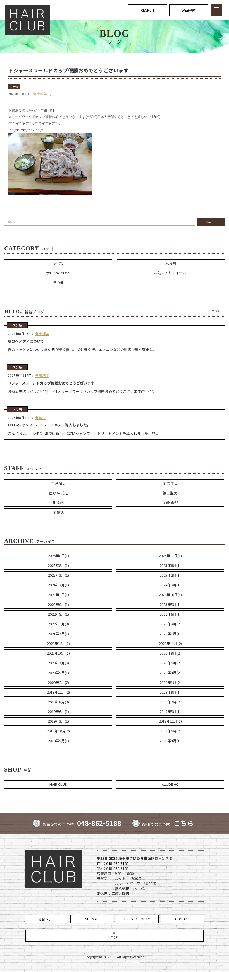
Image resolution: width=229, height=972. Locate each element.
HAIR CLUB (58, 784)
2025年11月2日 (20, 375)
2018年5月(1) (58, 740)
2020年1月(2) (170, 682)
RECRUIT (147, 10)
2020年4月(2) (170, 672)
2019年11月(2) (58, 692)
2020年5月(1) (58, 672)
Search (211, 222)
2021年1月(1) (170, 633)
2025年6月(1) (170, 565)
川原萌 (58, 502)
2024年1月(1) (58, 594)
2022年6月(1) (170, 614)
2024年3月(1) (58, 584)
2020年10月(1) (58, 653)
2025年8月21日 (20, 417)
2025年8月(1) (58, 565)
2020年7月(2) (58, 663)
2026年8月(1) (58, 555)
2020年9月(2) (170, 653)
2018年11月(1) (170, 721)
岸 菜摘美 (170, 483)
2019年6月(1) (58, 711)
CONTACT (182, 919)
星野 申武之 (58, 492)
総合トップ (46, 919)
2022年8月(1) (58, 614)
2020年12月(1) (58, 643)
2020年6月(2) (170, 663)
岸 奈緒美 (40, 93)
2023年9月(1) (58, 604)
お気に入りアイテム (170, 272)
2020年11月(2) (170, 643)
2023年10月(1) (170, 594)
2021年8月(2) (170, 624)
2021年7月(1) (58, 633)
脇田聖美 (170, 492)
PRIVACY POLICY (137, 919)
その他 (58, 282)
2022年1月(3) (58, 624)
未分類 (14, 86)
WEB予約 (189, 10)
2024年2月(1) (170, 584)
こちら (183, 823)
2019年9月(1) (170, 692)
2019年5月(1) (170, 711)
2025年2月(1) (170, 575)
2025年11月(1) (170, 555)
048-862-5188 (99, 823)
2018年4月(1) (170, 740)
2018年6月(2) (170, 731)
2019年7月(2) (170, 702)
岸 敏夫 (40, 417)
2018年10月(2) (58, 731)
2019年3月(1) (58, 721)
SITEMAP (92, 919)
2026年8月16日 (20, 333)
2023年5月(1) (170, 604)
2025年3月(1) (58, 575)
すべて (58, 263)
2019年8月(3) (58, 702)
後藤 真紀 (170, 502)
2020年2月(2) (58, 682)
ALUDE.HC (170, 784)
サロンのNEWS (58, 272)
